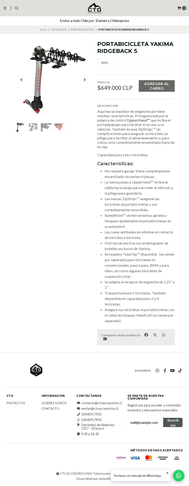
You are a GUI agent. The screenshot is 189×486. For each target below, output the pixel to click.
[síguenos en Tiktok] (180, 371)
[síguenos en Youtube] (172, 371)
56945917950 (91, 414)
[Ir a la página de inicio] (94, 8)
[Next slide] (84, 79)
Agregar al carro (156, 85)
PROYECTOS (15, 403)
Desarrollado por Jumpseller (94, 478)
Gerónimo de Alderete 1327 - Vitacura (97, 426)
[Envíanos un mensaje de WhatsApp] (178, 475)
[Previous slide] (21, 79)
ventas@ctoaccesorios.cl (99, 408)
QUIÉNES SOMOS (54, 403)
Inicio (43, 29)
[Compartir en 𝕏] (155, 335)
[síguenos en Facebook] (164, 371)
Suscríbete (173, 422)
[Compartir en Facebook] (146, 335)
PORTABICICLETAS (82, 29)
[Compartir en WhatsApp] (163, 335)
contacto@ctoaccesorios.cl (101, 403)
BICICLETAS (59, 29)
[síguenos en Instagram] (157, 371)
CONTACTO (50, 408)
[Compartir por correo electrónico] (105, 338)
